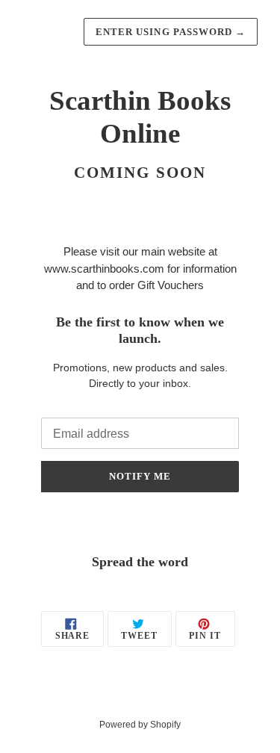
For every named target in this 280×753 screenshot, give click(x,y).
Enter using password (171, 31)
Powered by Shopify (140, 724)
